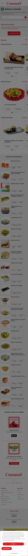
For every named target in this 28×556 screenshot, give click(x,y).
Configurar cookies (14, 553)
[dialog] (14, 543)
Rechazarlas (6, 548)
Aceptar (13, 544)
